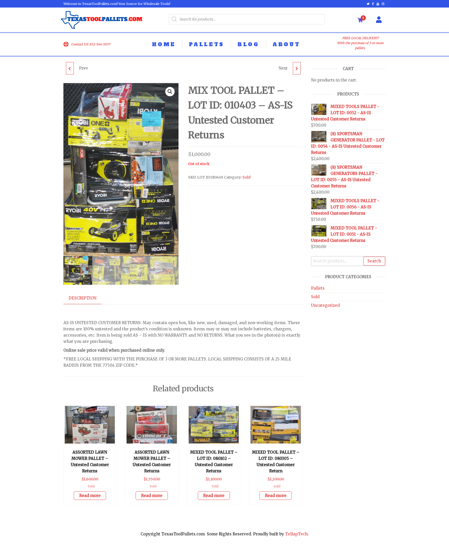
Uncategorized (325, 305)
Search (374, 260)
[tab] (86, 298)
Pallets (318, 288)
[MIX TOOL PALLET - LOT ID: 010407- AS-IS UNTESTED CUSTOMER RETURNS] (297, 68)
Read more (90, 495)
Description (82, 298)
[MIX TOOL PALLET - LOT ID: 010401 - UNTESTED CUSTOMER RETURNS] (70, 68)
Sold (246, 177)
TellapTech (296, 534)
